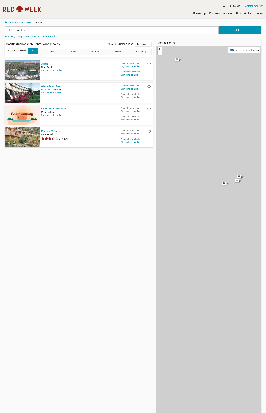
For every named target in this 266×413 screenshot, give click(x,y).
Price (73, 52)
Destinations (16, 22)
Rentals (11, 51)
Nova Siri (50, 36)
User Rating (140, 52)
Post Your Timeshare (220, 13)
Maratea (9, 36)
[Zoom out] (160, 53)
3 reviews (63, 139)
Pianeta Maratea (50, 131)
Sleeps (118, 52)
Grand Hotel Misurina (53, 108)
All (33, 51)
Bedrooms (96, 52)
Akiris (44, 63)
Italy (28, 22)
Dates (51, 52)
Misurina (39, 36)
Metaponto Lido (24, 36)
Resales (22, 51)
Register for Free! (253, 5)
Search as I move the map (245, 49)
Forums (259, 13)
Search (239, 30)
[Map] (208, 117)
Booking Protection (118, 44)
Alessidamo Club (51, 86)
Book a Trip (199, 13)
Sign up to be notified (130, 66)
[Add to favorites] (149, 64)
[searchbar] (224, 6)
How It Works (243, 13)
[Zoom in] (160, 49)
